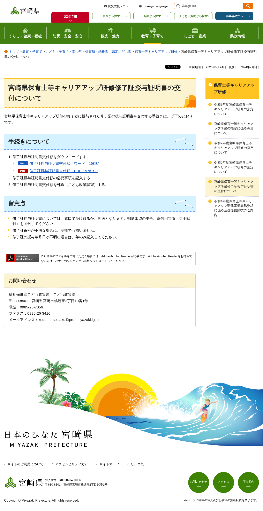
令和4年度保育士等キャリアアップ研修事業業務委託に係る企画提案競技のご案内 (234, 208)
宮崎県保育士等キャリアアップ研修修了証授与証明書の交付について (234, 186)
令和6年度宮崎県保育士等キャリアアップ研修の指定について (234, 167)
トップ (14, 51)
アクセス (223, 481)
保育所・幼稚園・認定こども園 (108, 51)
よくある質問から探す (193, 16)
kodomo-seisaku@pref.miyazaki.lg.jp (68, 320)
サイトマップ (109, 464)
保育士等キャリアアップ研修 (156, 51)
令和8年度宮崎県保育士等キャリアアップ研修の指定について (234, 109)
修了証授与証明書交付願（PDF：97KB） (64, 171)
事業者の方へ (234, 16)
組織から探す (152, 16)
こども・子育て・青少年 (64, 51)
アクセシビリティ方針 (71, 464)
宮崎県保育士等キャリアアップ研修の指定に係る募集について (234, 128)
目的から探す (111, 16)
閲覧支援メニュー (119, 6)
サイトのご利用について (25, 464)
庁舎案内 (248, 481)
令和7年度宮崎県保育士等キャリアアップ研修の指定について (234, 147)
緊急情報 (70, 16)
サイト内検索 (177, 6)
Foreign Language (156, 6)
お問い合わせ (198, 481)
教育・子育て (32, 51)
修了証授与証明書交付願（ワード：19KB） (66, 164)
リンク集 (137, 464)
